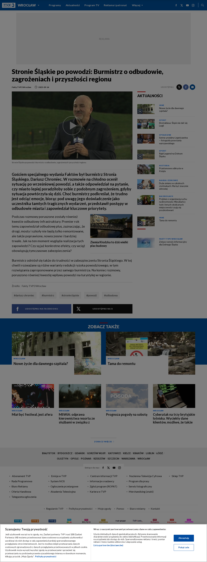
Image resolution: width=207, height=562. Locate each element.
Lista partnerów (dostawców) (108, 545)
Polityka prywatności (45, 556)
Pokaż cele (183, 547)
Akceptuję (184, 538)
